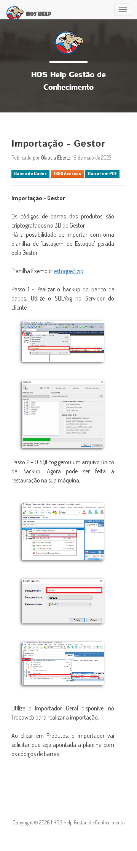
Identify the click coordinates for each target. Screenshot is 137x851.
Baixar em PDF (102, 174)
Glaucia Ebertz (55, 157)
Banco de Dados (30, 174)
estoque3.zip (68, 271)
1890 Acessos (67, 174)
